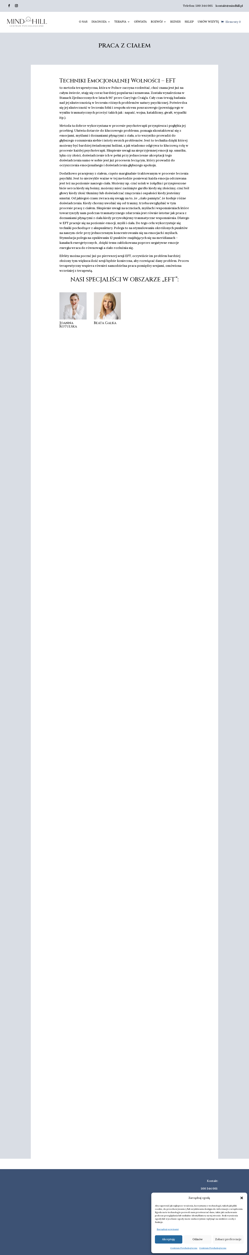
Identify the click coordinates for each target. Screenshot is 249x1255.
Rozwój (157, 21)
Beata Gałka (105, 323)
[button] (242, 1198)
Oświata (140, 21)
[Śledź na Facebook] (9, 6)
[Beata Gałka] (107, 305)
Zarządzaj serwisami (168, 1229)
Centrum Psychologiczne (183, 1248)
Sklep (189, 21)
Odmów (197, 1239)
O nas (83, 21)
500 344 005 (204, 5)
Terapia (120, 21)
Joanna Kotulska (68, 325)
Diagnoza (99, 21)
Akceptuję (168, 1239)
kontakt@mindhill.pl (229, 5)
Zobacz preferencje (228, 1239)
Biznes (175, 21)
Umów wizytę (208, 21)
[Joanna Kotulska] (73, 305)
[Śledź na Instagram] (16, 6)
